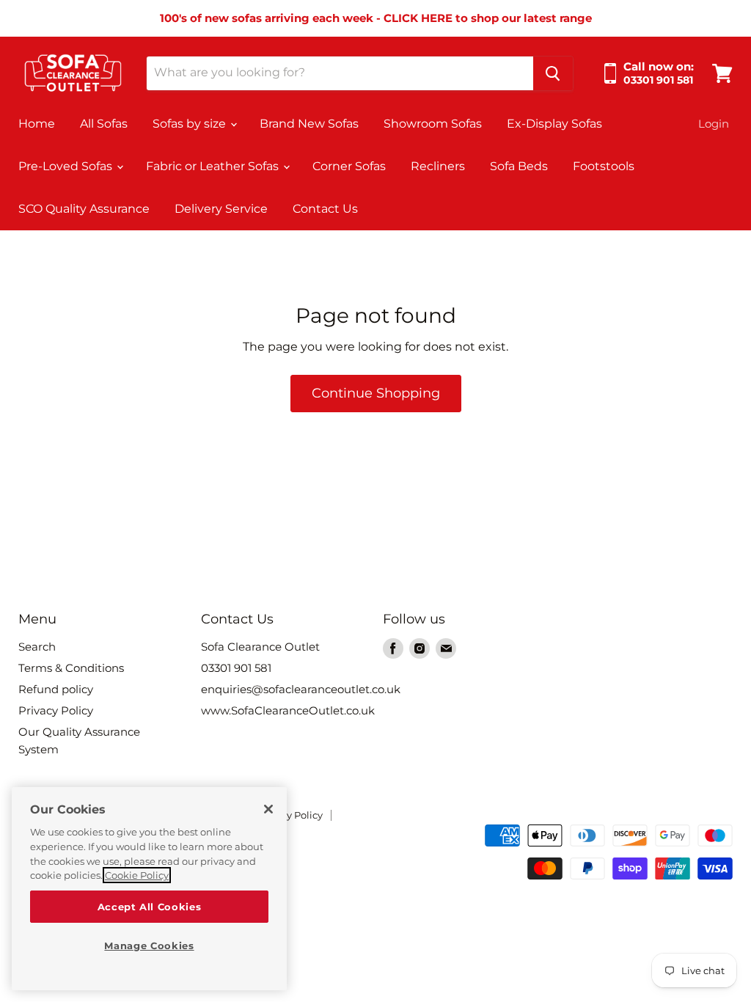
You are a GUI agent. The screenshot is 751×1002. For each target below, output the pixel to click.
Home (36, 124)
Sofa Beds (519, 166)
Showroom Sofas (433, 124)
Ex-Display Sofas (554, 124)
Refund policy (55, 689)
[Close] (268, 809)
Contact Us (325, 209)
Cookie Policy (137, 875)
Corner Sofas (349, 166)
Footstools (603, 166)
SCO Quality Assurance (84, 209)
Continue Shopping (376, 393)
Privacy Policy (55, 710)
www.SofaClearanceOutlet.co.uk (288, 710)
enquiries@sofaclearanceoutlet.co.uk (300, 689)
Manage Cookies (149, 945)
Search (37, 647)
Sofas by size (191, 124)
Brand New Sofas (309, 124)
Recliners (438, 166)
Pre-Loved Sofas (66, 166)
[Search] (553, 73)
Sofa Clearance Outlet (260, 647)
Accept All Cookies (150, 907)
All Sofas (104, 124)
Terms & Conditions (71, 668)
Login (713, 124)
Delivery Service (221, 209)
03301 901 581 (236, 668)
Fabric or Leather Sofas (214, 166)
